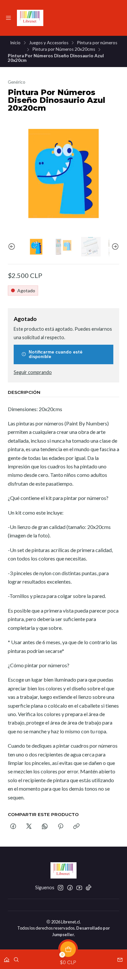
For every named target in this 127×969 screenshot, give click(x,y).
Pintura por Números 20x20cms (63, 49)
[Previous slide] (13, 246)
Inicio (15, 43)
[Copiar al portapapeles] (76, 827)
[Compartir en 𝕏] (29, 827)
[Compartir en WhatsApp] (44, 827)
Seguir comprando (33, 372)
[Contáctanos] (120, 957)
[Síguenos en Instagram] (60, 887)
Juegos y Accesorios (48, 43)
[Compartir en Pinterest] (60, 827)
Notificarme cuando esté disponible (55, 354)
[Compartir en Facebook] (13, 827)
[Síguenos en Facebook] (70, 887)
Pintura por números (97, 43)
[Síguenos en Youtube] (79, 887)
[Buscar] (16, 957)
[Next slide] (114, 246)
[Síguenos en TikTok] (88, 887)
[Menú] (8, 18)
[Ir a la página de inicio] (30, 18)
